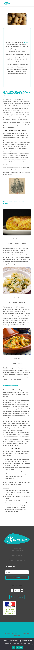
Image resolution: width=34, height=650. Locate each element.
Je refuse (19, 647)
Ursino (26, 42)
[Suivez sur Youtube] (15, 590)
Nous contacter (17, 597)
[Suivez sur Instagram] (18, 590)
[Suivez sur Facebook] (12, 590)
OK (13, 647)
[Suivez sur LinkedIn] (22, 590)
